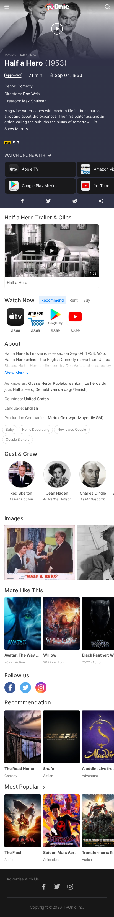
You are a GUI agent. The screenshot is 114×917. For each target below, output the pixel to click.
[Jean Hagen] (56, 474)
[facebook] (9, 691)
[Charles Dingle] (92, 474)
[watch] (57, 29)
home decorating (35, 429)
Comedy (25, 86)
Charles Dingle (93, 493)
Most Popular (21, 786)
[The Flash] (22, 820)
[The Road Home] (22, 736)
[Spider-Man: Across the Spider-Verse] (61, 820)
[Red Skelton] (21, 474)
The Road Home (19, 768)
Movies (10, 55)
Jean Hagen (57, 493)
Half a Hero (27, 55)
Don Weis (31, 93)
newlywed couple (72, 429)
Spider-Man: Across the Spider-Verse (61, 852)
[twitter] (25, 691)
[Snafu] (61, 736)
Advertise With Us (23, 879)
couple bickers (17, 439)
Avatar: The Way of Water (22, 655)
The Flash (13, 852)
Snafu (48, 768)
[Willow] (61, 623)
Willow (49, 655)
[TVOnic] (57, 6)
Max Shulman (34, 101)
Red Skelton (21, 493)
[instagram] (40, 691)
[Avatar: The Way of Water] (22, 623)
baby (10, 429)
